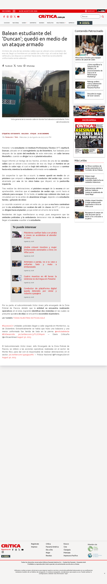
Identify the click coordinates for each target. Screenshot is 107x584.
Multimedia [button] (60, 23)
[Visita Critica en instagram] (3, 552)
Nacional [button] (16, 23)
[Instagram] (11, 16)
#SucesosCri (7, 326)
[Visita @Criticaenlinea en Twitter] (16, 549)
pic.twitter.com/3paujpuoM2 (21, 355)
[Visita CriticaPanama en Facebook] (13, 549)
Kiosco (66, 544)
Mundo (41, 23)
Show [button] (24, 23)
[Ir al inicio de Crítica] (52, 16)
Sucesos (7, 23)
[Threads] (8, 16)
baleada (25, 133)
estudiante (15, 133)
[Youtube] (18, 16)
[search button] (102, 16)
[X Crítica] (15, 16)
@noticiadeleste (62, 331)
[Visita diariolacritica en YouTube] (22, 549)
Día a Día (49, 550)
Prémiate (67, 553)
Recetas (49, 556)
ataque (33, 133)
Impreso (71, 23)
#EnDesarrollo (8, 334)
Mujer (48, 553)
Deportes (33, 23)
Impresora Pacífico (71, 556)
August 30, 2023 (24, 337)
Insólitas (50, 23)
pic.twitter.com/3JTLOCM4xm (31, 334)
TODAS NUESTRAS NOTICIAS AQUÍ (29, 318)
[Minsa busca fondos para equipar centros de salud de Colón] (89, 45)
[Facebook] (4, 16)
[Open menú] (14, 11)
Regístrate (35, 544)
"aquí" (66, 573)
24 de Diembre (43, 133)
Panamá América (52, 547)
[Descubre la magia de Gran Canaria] (80, 95)
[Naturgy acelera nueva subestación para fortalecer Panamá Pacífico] (80, 85)
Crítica (48, 544)
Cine (65, 547)
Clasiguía (67, 550)
